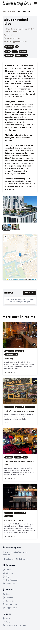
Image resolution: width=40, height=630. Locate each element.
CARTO (34, 279)
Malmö (12, 12)
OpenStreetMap (19, 279)
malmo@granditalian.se (17, 42)
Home (5, 12)
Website (10, 35)
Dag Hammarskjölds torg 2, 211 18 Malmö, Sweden (20, 30)
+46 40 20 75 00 (13, 38)
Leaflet (10, 279)
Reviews (11, 47)
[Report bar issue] (17, 46)
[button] (20, 255)
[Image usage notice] (35, 220)
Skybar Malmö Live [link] (24, 12)
